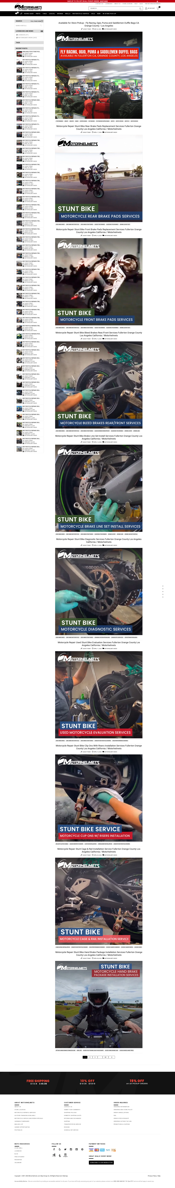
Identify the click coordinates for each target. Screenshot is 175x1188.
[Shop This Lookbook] (163, 588)
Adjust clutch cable (62, 844)
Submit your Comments (72, 1109)
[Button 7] (41, 26)
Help (136, 3)
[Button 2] (140, 8)
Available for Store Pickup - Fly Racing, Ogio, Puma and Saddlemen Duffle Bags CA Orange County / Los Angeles (32, 51)
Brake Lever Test (125, 224)
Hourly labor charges (112, 947)
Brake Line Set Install (131, 534)
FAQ (115, 1115)
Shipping (67, 1121)
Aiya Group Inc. (45, 1176)
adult (66, 121)
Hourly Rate (138, 947)
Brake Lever (128, 431)
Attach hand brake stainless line (65, 1050)
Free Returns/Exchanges (152, 3)
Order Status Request (121, 1118)
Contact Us (99, 3)
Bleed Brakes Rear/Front (102, 431)
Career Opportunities (22, 1127)
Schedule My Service (71, 1130)
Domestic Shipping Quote (72, 1115)
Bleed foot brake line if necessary (93, 1050)
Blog (141, 3)
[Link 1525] (71, 1149)
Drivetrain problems (131, 637)
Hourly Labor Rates (127, 947)
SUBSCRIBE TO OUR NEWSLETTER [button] (101, 1162)
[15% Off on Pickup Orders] (137, 1082)
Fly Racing (92, 121)
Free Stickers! (19, 1156)
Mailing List (19, 1124)
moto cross (119, 121)
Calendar (18, 1162)
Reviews (67, 1127)
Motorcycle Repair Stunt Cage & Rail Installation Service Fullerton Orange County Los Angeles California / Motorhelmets (32, 116)
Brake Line (137, 431)
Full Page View (36, 21)
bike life (79, 1050)
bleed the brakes (100, 224)
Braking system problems (102, 637)
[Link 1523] (59, 1149)
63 (105, 1057)
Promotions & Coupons (122, 1124)
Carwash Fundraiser (22, 1121)
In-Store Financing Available (25, 1115)
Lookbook (18, 1151)
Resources (18, 1159)
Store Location (127, 3)
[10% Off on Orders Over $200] (87, 1082)
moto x (127, 121)
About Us (117, 3)
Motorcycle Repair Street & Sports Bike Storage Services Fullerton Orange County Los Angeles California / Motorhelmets (32, 140)
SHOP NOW (104, 1)
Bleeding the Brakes (112, 224)
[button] (150, 8)
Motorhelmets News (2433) (27, 37)
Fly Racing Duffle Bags (102, 121)
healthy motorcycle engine (103, 740)
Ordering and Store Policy (123, 1109)
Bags (76, 121)
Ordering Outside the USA (123, 1121)
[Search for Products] (163, 600)
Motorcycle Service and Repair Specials (29, 1118)
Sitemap (65, 1176)
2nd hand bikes (60, 224)
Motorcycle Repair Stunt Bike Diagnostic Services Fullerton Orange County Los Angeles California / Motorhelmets (32, 92)
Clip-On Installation (90, 844)
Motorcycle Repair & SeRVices (25, 1112)
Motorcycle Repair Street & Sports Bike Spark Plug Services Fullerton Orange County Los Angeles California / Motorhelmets (32, 188)
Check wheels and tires (126, 1050)
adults (72, 121)
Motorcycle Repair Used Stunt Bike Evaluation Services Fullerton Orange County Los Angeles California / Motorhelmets (32, 100)
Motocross (134, 121)
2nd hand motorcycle (72, 224)
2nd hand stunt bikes (87, 224)
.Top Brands (59, 121)
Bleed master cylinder (76, 844)
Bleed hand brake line (111, 1050)
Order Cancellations (121, 1112)
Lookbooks (108, 3)
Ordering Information (121, 1106)
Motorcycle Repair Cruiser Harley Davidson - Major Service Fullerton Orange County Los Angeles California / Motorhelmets (32, 446)
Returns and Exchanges (72, 1118)
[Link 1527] (82, 1149)
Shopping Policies (70, 1112)
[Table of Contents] (163, 606)
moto (112, 121)
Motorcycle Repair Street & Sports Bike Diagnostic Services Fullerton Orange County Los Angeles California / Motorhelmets (32, 213)
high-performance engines (120, 740)
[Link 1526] (76, 1149)
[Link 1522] (54, 1149)
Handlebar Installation (105, 844)
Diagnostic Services (117, 637)
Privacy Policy (152, 1176)
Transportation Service (72, 1124)
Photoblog (18, 1130)
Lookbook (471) (23, 35)
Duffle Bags (83, 121)
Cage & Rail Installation (63, 947)
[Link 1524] (65, 1149)
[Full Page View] (163, 582)
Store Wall (19, 1148)
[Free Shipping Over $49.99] (38, 1082)
